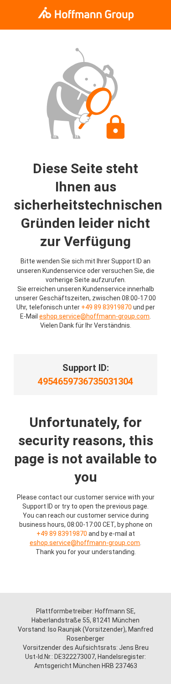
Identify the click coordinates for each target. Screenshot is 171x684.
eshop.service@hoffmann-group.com (94, 316)
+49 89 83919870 (106, 307)
